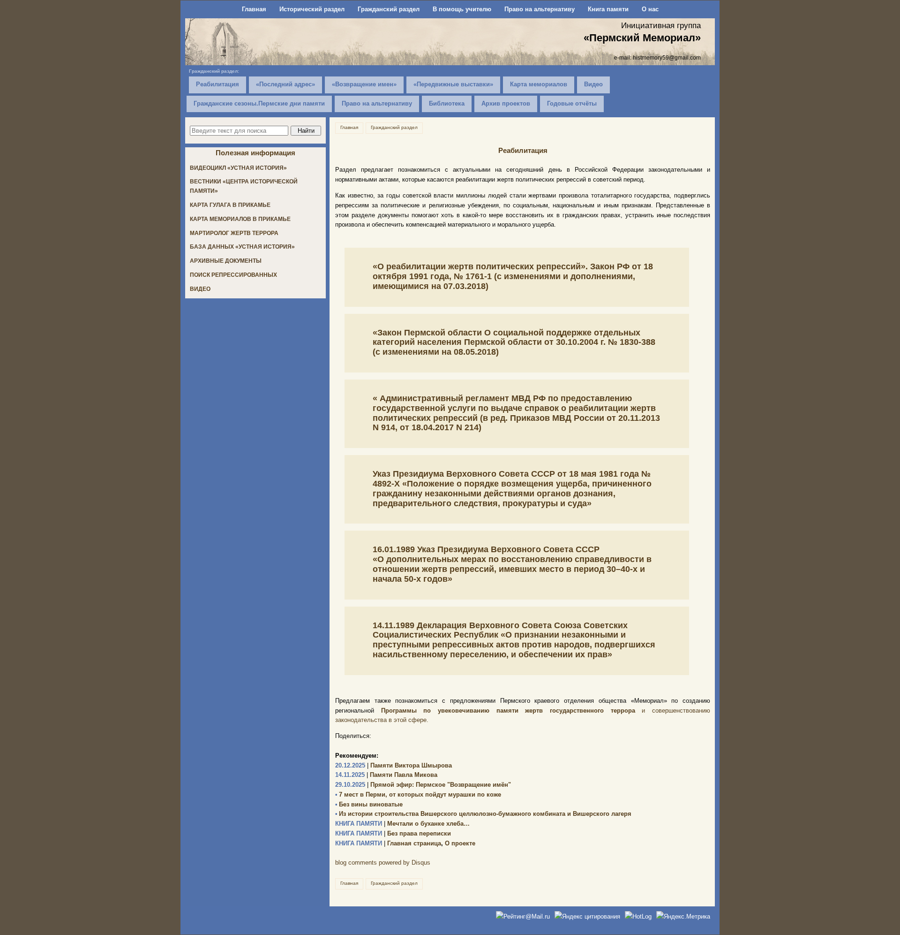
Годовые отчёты (572, 103)
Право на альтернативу (539, 9)
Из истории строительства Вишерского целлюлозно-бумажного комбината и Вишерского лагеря (483, 813)
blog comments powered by (382, 862)
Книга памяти (608, 9)
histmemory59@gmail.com (667, 57)
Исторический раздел (312, 9)
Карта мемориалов (538, 84)
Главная (254, 9)
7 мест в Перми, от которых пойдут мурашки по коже (418, 794)
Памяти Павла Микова (386, 774)
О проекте (460, 843)
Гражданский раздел (389, 9)
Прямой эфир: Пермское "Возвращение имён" (423, 784)
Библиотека (447, 103)
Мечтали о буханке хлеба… (402, 823)
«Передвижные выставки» (453, 84)
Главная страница (388, 843)
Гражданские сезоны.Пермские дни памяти (259, 103)
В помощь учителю (462, 9)
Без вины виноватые (369, 804)
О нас (650, 9)
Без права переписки (393, 833)
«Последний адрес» (285, 84)
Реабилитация (217, 84)
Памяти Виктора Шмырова (393, 765)
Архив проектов (505, 103)
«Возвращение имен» (364, 84)
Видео (593, 84)
